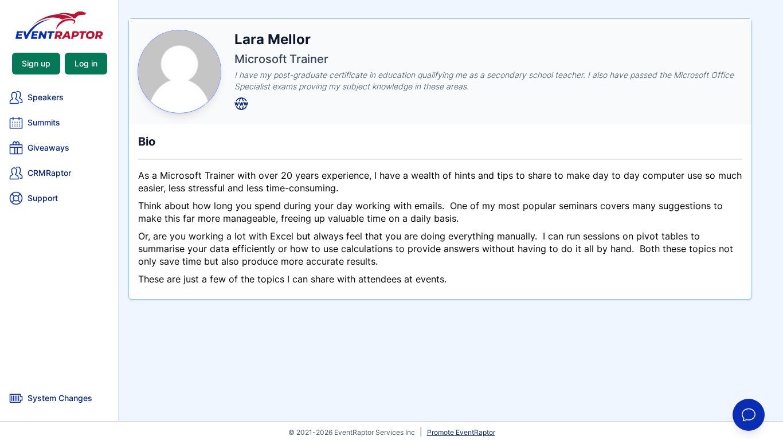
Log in (86, 63)
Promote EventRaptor (461, 432)
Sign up (36, 63)
